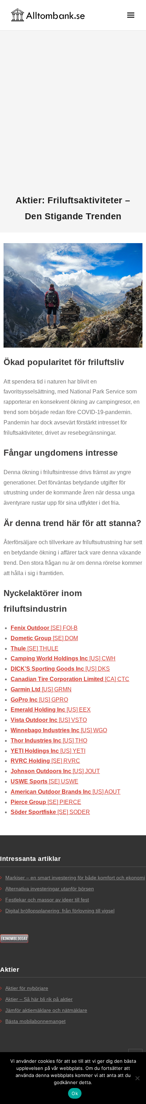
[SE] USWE (44, 781)
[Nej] (137, 1078)
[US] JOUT (55, 771)
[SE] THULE (34, 648)
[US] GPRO (39, 700)
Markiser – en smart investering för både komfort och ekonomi (75, 877)
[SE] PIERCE (46, 802)
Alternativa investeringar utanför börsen (49, 888)
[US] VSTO (49, 720)
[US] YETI (48, 751)
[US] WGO (59, 730)
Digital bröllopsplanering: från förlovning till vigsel (59, 910)
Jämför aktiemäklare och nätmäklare (46, 1010)
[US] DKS (60, 669)
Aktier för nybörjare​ (26, 988)
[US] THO (49, 741)
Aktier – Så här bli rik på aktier (39, 999)
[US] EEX (51, 710)
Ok (75, 1093)
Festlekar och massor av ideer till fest (47, 899)
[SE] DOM (44, 638)
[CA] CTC (70, 679)
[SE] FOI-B (44, 628)
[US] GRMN (41, 689)
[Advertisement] (73, 112)
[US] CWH (63, 658)
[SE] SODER (50, 812)
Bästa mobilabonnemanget (35, 1021)
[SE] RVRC (45, 761)
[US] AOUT (65, 792)
